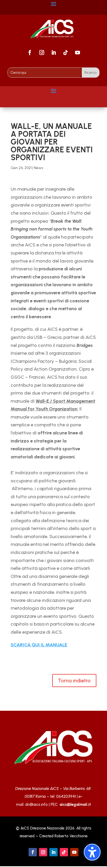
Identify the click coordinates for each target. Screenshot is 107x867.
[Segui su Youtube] (77, 53)
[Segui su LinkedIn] (53, 53)
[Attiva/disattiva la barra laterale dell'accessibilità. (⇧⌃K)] (92, 852)
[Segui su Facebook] (30, 53)
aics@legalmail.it (75, 804)
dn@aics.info (36, 804)
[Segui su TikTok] (65, 53)
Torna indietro (74, 680)
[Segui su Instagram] (41, 53)
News (38, 168)
